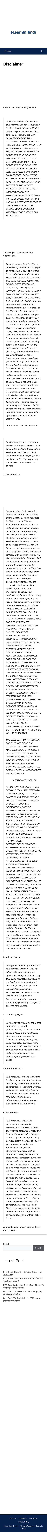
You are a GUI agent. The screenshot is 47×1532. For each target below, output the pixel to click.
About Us (13, 1518)
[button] (42, 51)
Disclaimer (33, 1518)
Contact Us (23, 1518)
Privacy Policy (23, 1522)
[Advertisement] (23, 1406)
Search (6, 1244)
